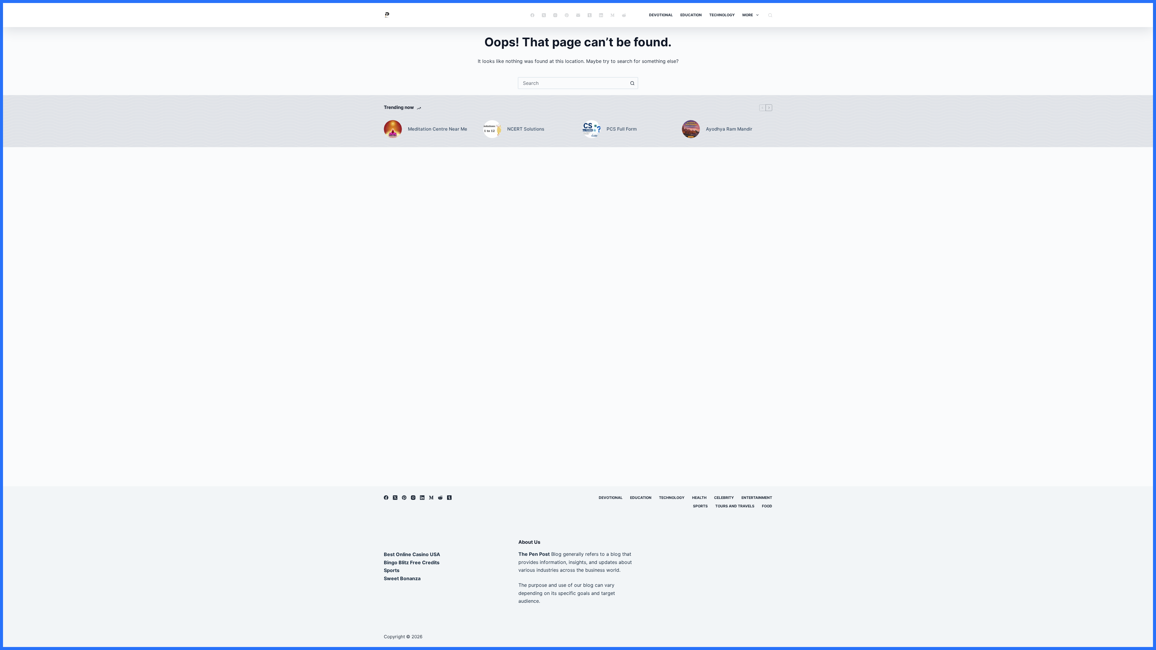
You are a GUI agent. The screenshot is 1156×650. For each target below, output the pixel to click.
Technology (722, 15)
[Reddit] (624, 15)
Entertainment (756, 497)
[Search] (770, 15)
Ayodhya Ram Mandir (729, 129)
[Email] (578, 15)
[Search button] (632, 83)
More (747, 15)
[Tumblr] (590, 15)
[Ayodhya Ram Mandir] (691, 129)
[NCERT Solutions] (492, 129)
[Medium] (612, 15)
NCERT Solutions (525, 129)
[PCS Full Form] (592, 129)
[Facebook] (532, 15)
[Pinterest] (567, 15)
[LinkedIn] (601, 15)
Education (691, 15)
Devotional (661, 15)
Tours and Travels (734, 506)
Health (699, 497)
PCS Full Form (622, 129)
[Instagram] (555, 15)
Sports (700, 506)
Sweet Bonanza (402, 578)
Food (767, 506)
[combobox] (572, 83)
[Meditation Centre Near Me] (393, 129)
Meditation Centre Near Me (437, 129)
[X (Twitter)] (544, 15)
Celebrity (724, 497)
